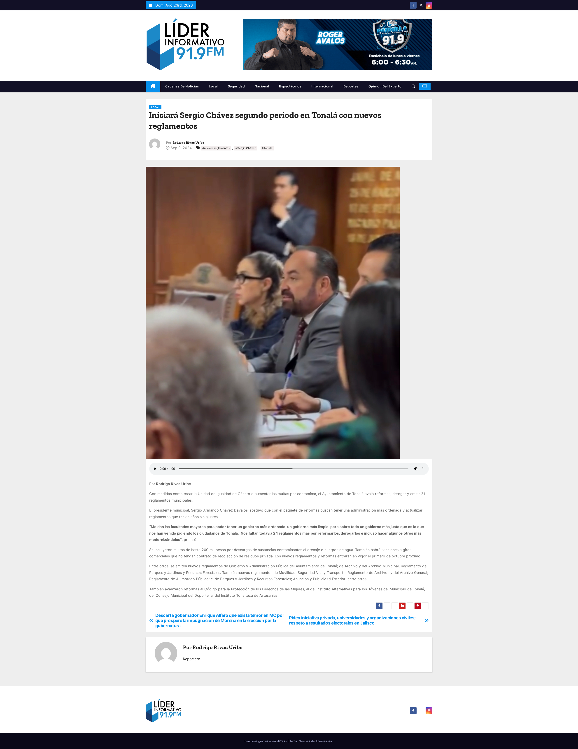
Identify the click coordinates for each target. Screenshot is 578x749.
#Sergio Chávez (245, 148)
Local (213, 86)
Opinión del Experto (385, 86)
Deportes (351, 86)
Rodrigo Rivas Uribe (188, 143)
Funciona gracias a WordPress (266, 741)
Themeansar (324, 741)
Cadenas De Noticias (182, 86)
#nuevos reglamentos (216, 148)
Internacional (322, 86)
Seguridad (236, 86)
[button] (413, 86)
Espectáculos (290, 86)
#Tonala (267, 148)
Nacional (262, 86)
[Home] (153, 86)
